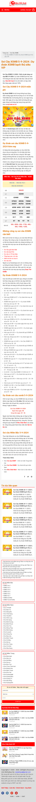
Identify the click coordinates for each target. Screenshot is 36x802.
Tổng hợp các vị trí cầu (11, 256)
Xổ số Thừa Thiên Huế (9, 666)
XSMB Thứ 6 (6, 593)
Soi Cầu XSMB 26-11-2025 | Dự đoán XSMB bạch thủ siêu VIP (23, 548)
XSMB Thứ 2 (6, 585)
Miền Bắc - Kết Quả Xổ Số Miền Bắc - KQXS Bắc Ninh (18, 177)
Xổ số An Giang (7, 620)
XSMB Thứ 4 (6, 589)
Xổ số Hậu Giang (7, 648)
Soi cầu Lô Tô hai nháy (11, 254)
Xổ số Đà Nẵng (7, 660)
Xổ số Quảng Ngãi (8, 674)
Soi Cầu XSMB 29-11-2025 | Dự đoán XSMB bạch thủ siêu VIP (23, 506)
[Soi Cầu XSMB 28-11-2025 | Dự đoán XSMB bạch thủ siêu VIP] (7, 520)
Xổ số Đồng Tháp (8, 628)
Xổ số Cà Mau (7, 640)
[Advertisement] (18, 32)
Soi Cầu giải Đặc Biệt (10, 250)
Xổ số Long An (7, 632)
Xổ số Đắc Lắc (7, 658)
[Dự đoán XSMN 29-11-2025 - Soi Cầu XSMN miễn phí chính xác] (5, 738)
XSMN (17, 796)
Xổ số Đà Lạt (6, 642)
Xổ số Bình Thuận (8, 638)
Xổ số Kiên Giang (7, 630)
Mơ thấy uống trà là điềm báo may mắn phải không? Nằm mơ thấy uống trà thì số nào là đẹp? (17, 569)
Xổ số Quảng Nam (8, 676)
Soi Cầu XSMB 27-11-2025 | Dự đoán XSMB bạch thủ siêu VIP (23, 534)
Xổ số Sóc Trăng (7, 644)
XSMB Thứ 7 (6, 595)
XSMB (12, 796)
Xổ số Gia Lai (6, 662)
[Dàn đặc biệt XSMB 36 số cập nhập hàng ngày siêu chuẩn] (5, 749)
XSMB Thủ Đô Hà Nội (9, 599)
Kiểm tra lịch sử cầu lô (10, 258)
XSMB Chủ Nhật (7, 597)
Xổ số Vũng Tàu (7, 634)
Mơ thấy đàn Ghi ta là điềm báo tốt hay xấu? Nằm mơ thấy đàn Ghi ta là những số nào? (17, 565)
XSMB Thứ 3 (6, 587)
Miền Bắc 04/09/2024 (17, 186)
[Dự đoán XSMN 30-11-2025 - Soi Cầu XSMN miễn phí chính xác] (5, 719)
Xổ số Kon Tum (7, 664)
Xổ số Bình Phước (8, 624)
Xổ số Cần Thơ (7, 626)
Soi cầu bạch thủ (9, 252)
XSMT (23, 796)
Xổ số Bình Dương (8, 622)
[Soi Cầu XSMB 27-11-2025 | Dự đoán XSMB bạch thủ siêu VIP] (7, 534)
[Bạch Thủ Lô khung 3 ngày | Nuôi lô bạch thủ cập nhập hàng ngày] (5, 755)
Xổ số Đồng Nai (7, 611)
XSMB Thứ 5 (6, 591)
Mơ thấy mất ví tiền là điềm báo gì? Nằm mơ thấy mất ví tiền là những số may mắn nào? (17, 576)
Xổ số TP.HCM (7, 607)
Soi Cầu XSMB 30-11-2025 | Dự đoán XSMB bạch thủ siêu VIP (23, 492)
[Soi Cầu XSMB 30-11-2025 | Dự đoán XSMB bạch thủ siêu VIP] (7, 492)
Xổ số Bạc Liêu (7, 636)
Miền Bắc (12, 182)
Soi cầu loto (7, 261)
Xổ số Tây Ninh (7, 616)
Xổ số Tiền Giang (7, 614)
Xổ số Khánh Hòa (8, 668)
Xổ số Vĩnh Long (7, 618)
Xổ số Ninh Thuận (8, 670)
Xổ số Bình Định (7, 656)
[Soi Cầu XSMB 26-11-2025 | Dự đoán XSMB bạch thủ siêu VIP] (7, 548)
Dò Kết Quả (18, 701)
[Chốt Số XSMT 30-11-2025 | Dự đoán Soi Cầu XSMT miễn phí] (5, 725)
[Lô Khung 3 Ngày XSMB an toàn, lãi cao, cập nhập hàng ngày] (5, 762)
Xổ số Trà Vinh (7, 646)
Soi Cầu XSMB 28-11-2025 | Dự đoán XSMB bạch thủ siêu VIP (23, 520)
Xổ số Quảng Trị (7, 678)
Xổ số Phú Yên (7, 672)
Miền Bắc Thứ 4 (21, 182)
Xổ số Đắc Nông (7, 680)
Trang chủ (5, 53)
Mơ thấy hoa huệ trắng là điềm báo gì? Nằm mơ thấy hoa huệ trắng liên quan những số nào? (17, 573)
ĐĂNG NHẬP (26, 10)
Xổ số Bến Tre (7, 609)
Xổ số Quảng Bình (8, 682)
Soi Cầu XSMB (14, 53)
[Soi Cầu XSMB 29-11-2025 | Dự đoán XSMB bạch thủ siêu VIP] (7, 506)
